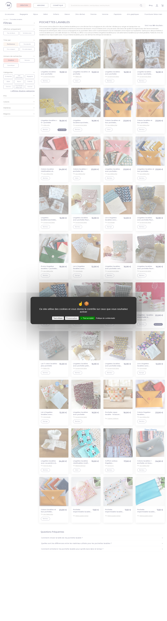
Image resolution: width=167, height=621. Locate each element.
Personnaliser (71, 318)
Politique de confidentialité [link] (105, 318)
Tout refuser (58, 318)
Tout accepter (88, 318)
